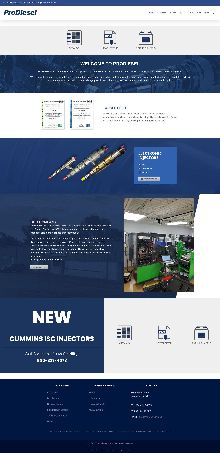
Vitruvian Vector (127, 450)
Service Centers (55, 404)
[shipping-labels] (145, 30)
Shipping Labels (97, 404)
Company (52, 392)
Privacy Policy (107, 443)
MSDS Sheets (96, 410)
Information (94, 398)
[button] (213, 13)
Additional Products (57, 415)
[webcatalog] (74, 30)
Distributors (53, 398)
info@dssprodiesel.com (48, 3)
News (50, 421)
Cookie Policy (93, 443)
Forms (92, 392)
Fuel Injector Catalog (57, 410)
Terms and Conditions (124, 443)
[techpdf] (110, 30)
